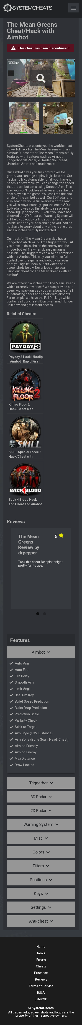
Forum (41, 960)
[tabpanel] (41, 568)
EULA (41, 992)
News (41, 953)
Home (41, 946)
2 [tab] (44, 612)
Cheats (41, 966)
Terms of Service (41, 986)
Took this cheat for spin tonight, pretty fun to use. (40, 563)
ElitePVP (41, 999)
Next (69, 121)
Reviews (41, 979)
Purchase (41, 973)
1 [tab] (37, 612)
